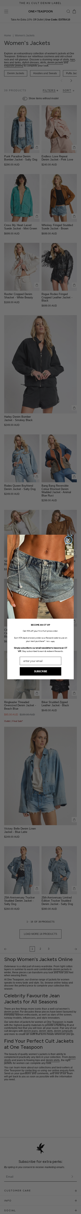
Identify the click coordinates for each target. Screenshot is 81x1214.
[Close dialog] (68, 540)
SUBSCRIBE (40, 671)
